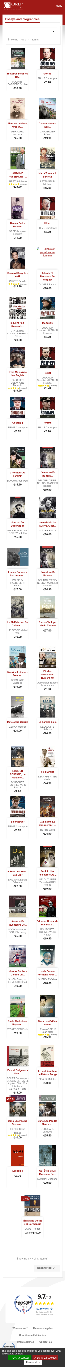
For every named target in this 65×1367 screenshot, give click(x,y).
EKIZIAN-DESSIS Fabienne (17, 881)
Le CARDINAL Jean (17, 530)
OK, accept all (20, 1357)
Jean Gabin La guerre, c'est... (47, 524)
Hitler (47, 223)
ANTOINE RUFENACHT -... (18, 175)
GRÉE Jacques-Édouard (17, 232)
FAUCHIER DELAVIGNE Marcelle (17, 382)
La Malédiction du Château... (17, 623)
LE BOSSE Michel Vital (18, 631)
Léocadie (17, 1170)
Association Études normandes (47, 684)
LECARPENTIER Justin (47, 778)
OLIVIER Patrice (47, 284)
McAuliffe (47, 322)
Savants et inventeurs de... (18, 923)
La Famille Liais (47, 721)
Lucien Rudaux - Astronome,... (17, 573)
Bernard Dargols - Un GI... (17, 274)
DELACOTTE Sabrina (47, 728)
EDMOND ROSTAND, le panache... (18, 774)
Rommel (47, 422)
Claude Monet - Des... (47, 125)
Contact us (45, 1341)
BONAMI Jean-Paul (17, 480)
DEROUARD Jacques (17, 133)
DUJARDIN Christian (45, 329)
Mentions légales (43, 1328)
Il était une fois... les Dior (18, 873)
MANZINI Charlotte (47, 1178)
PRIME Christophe (47, 78)
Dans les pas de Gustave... (17, 1122)
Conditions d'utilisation (32, 1335)
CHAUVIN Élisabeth (19, 1084)
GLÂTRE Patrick (47, 530)
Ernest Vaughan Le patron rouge (47, 1072)
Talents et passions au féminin (47, 276)
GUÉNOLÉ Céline (47, 979)
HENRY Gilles (47, 829)
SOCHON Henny (17, 932)
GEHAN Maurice (17, 726)
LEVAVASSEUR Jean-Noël (47, 1030)
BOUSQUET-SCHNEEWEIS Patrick (18, 784)
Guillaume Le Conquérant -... (47, 823)
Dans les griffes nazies (47, 1022)
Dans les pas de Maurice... (47, 1122)
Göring (48, 73)
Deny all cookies (46, 1357)
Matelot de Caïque (17, 721)
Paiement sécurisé (23, 1341)
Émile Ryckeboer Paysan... (17, 1022)
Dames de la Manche (17, 224)
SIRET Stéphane (17, 181)
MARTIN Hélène (50, 883)
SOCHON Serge (17, 929)
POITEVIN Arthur (18, 533)
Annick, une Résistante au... (47, 873)
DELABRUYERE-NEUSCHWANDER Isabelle (47, 483)
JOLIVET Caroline (17, 281)
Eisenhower (17, 821)
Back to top (46, 1268)
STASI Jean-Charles (15, 332)
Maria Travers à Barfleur (47, 175)
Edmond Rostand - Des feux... (47, 922)
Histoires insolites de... (17, 75)
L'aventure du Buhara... (48, 474)
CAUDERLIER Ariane (47, 133)
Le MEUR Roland (17, 982)
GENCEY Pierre (17, 1088)
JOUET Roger (32, 1228)
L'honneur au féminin (18, 474)
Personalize (33, 1362)
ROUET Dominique (17, 1078)
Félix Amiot (47, 771)
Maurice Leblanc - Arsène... (17, 673)
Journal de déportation (17, 524)
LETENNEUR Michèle (47, 183)
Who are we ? (20, 1328)
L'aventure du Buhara (48, 573)
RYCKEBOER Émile (17, 1029)
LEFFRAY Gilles (21, 335)
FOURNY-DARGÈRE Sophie (18, 83)
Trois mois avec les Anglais (17, 373)
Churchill (17, 422)
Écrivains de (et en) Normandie (32, 1222)
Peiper (47, 372)
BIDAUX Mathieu (47, 1079)
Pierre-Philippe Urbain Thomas (47, 623)
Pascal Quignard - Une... (17, 1071)
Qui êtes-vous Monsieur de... (47, 1172)
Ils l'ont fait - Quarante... (18, 324)
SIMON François (17, 979)
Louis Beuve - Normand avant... (47, 973)
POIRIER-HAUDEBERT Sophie (17, 582)
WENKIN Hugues (50, 331)
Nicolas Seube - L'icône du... (18, 973)
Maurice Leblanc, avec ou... (18, 125)
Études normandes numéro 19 (47, 674)
